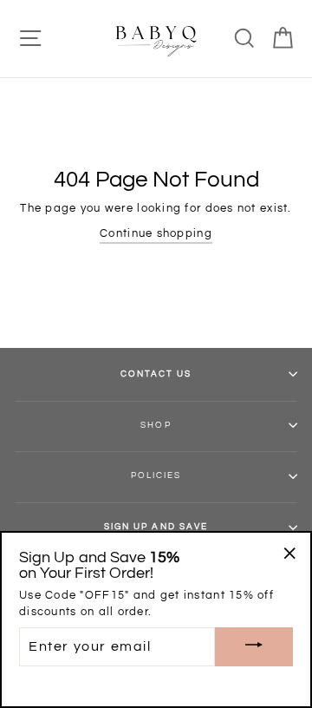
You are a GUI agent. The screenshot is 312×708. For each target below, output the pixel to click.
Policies (156, 475)
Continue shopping (156, 233)
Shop (155, 425)
